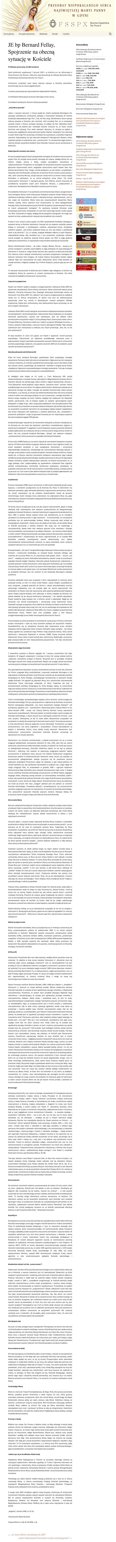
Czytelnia (66, 34)
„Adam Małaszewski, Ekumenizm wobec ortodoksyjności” (45, 1538)
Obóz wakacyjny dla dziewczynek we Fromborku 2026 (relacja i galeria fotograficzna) (88, 143)
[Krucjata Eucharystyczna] (86, 223)
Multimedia (43, 34)
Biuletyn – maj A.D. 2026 (84, 178)
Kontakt (55, 34)
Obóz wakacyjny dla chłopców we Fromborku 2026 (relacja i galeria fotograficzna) (87, 157)
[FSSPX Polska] (86, 238)
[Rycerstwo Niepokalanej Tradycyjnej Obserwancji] (86, 216)
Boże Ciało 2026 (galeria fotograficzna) (89, 169)
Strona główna (9, 34)
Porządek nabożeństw (27, 34)
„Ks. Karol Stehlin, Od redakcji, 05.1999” (27, 1534)
